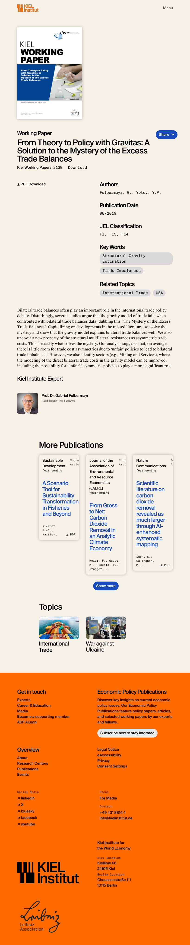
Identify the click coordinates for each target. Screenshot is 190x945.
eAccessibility (109, 755)
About (22, 757)
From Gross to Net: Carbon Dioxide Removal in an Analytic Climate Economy (103, 527)
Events (23, 774)
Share (164, 134)
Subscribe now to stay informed (127, 733)
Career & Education (34, 705)
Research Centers (32, 763)
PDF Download (33, 184)
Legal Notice (108, 749)
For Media (108, 798)
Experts (23, 699)
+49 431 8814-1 (112, 812)
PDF (72, 534)
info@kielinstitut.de (116, 818)
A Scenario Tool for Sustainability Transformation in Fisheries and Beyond (60, 499)
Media (22, 711)
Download (77, 167)
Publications (27, 769)
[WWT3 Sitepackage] (34, 8)
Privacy (103, 760)
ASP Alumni (27, 722)
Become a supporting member (43, 716)
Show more (105, 585)
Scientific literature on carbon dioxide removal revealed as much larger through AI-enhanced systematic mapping (150, 514)
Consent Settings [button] (112, 766)
